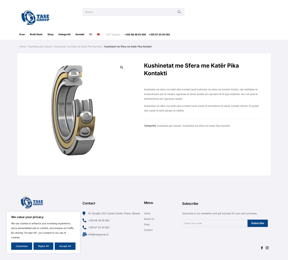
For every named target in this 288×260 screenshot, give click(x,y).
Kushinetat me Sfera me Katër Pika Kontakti (78, 46)
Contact (148, 229)
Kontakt (80, 34)
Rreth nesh (36, 34)
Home (22, 46)
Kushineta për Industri (40, 46)
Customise (22, 246)
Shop (51, 34)
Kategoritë (64, 34)
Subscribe (257, 223)
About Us (149, 218)
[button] (122, 67)
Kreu (22, 34)
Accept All (65, 246)
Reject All (43, 246)
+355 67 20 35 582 (159, 34)
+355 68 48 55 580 (135, 34)
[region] (43, 232)
